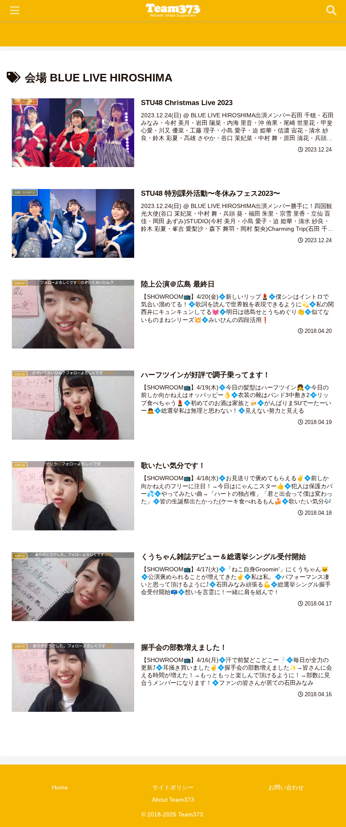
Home (60, 787)
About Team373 (173, 799)
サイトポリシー (173, 787)
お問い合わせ (286, 787)
